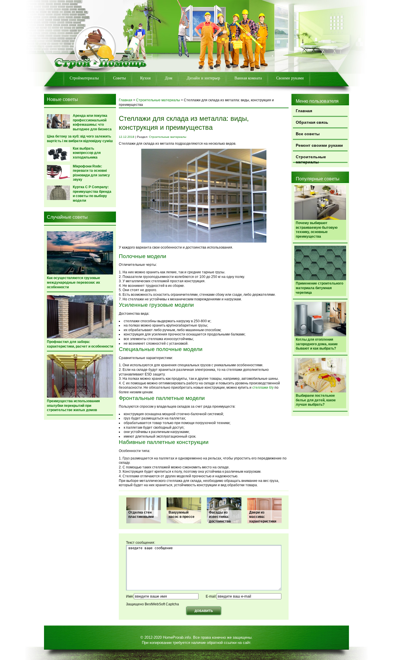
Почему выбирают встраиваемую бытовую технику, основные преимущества (316, 230)
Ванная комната (248, 78)
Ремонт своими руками (319, 145)
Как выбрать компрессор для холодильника (87, 152)
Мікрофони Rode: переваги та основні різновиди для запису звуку (91, 173)
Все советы (308, 133)
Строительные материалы (311, 158)
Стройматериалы (84, 78)
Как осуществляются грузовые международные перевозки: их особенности (73, 282)
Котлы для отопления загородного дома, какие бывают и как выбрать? (317, 343)
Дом (168, 78)
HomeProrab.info (177, 637)
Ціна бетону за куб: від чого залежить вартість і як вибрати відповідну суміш (80, 138)
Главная (304, 110)
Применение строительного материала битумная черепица (319, 287)
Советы (119, 78)
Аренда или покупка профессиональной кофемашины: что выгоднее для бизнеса (92, 122)
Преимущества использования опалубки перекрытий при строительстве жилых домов (73, 405)
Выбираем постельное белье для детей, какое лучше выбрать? (316, 400)
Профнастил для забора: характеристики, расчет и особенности (80, 344)
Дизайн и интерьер (203, 78)
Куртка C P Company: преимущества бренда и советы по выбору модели (92, 194)
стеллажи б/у (262, 388)
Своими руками (290, 78)
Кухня (145, 78)
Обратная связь (312, 122)
